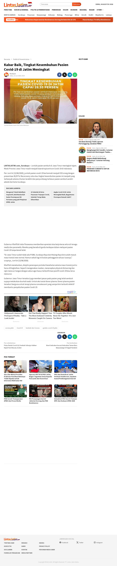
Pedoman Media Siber (47, 550)
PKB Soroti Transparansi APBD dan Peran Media (13, 400)
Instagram (99, 543)
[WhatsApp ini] (75, 74)
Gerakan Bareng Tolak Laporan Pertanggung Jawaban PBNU (91, 143)
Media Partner (26, 553)
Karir (23, 546)
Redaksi (24, 543)
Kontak (24, 550)
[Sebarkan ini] (59, 74)
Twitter (81, 543)
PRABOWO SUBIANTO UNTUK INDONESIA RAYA (98, 170)
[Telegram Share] (69, 74)
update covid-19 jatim (50, 328)
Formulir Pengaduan (12, 553)
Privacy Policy (44, 546)
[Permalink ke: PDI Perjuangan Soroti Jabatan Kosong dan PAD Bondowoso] (40, 391)
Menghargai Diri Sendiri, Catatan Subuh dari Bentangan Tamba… (100, 151)
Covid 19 (20, 328)
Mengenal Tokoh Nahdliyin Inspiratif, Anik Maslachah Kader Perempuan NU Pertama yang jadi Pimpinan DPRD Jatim (16, 197)
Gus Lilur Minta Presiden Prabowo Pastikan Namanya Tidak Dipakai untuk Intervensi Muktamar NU (14, 377)
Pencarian (76, 4)
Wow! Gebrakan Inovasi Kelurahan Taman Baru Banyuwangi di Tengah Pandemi (61, 345)
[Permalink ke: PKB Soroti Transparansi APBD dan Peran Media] (15, 391)
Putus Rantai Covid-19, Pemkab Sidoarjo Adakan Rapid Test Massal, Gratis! (20, 345)
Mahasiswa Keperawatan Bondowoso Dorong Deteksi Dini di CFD (39, 20)
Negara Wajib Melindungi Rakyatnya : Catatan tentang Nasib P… (98, 160)
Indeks (41, 543)
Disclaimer (8, 550)
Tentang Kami (9, 543)
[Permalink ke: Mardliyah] (6, 75)
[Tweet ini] (64, 74)
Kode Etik (7, 546)
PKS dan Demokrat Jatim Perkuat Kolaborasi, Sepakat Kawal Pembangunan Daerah (65, 376)
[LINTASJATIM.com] (18, 4)
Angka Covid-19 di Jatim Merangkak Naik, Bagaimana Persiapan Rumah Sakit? (64, 194)
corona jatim (9, 328)
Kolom (82, 116)
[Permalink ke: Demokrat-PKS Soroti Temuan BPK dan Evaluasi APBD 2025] (65, 391)
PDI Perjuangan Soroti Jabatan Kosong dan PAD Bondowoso (38, 401)
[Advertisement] (58, 40)
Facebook (65, 543)
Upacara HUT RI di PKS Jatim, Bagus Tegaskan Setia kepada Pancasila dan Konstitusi (40, 376)
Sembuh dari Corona (33, 328)
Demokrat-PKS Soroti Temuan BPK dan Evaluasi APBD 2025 (65, 400)
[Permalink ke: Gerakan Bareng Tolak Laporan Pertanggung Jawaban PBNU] (96, 128)
